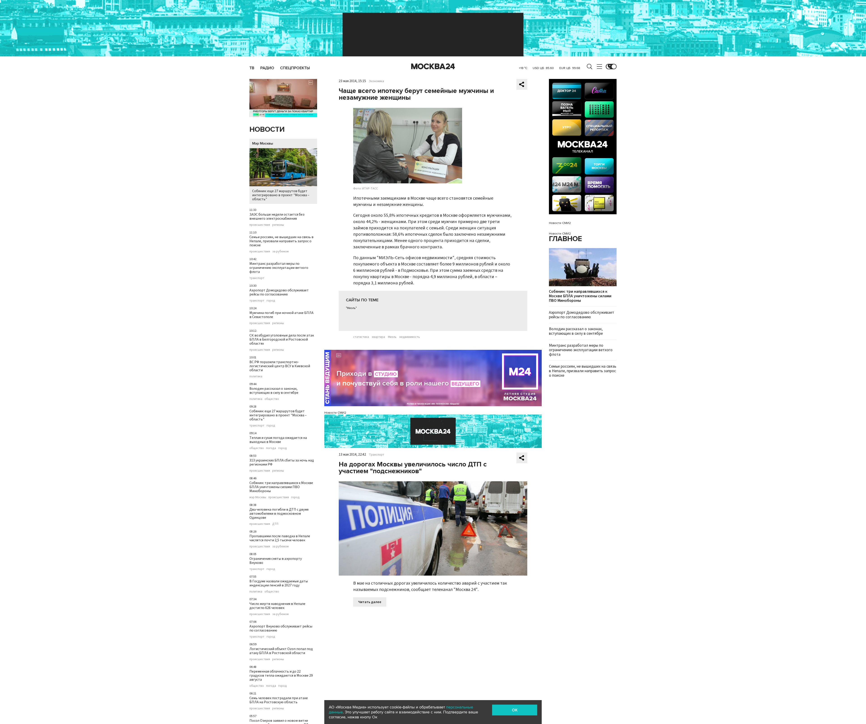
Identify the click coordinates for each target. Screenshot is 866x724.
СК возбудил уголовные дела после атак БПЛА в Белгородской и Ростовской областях (281, 339)
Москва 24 (433, 66)
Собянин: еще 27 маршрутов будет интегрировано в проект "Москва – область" (280, 195)
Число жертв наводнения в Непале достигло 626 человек (277, 605)
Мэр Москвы (262, 143)
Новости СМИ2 (335, 413)
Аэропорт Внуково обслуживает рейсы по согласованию (280, 628)
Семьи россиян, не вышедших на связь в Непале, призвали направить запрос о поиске (281, 241)
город (271, 300)
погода (271, 448)
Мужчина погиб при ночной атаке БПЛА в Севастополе (281, 314)
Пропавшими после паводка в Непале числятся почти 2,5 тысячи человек (279, 538)
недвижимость (409, 337)
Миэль (392, 337)
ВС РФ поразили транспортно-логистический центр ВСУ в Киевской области (279, 366)
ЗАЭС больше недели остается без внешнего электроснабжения (276, 216)
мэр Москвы (257, 497)
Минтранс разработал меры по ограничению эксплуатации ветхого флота (278, 267)
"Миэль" (351, 308)
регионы (278, 224)
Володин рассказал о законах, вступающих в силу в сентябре (273, 390)
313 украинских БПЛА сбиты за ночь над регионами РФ (281, 462)
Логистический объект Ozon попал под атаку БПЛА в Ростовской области (281, 650)
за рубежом (280, 251)
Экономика (376, 81)
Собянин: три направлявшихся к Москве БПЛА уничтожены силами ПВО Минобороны (281, 486)
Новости (267, 129)
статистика (361, 337)
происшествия (259, 224)
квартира (378, 337)
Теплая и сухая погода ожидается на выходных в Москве (278, 439)
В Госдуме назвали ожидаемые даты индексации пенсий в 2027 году (278, 583)
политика (255, 376)
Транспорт (376, 454)
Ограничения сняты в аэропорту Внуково (275, 560)
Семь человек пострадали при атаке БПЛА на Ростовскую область (278, 700)
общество (272, 399)
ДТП (275, 524)
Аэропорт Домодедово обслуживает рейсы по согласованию (279, 292)
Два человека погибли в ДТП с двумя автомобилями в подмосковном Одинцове (279, 513)
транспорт (256, 278)
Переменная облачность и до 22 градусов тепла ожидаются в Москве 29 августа (281, 675)
